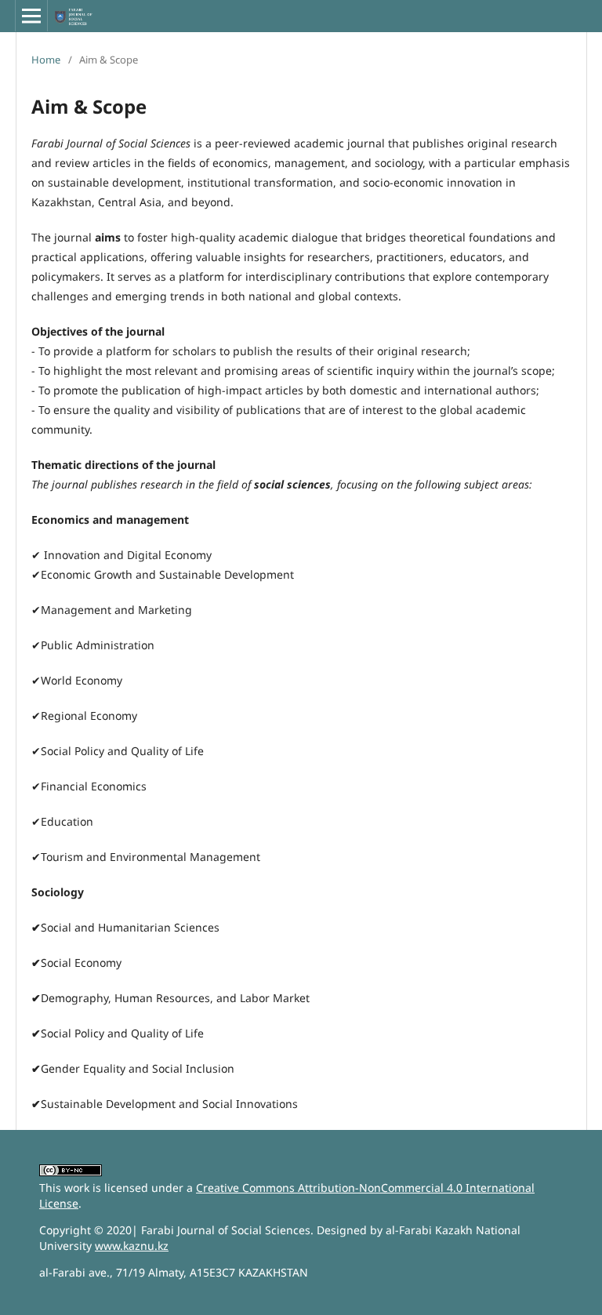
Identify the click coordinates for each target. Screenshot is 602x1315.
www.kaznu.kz (132, 1245)
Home (45, 60)
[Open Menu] (31, 15)
